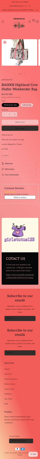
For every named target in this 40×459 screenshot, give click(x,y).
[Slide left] (15, 74)
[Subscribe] (33, 318)
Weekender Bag (10, 105)
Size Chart (8, 399)
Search (7, 369)
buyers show (9, 389)
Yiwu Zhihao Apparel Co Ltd (19, 453)
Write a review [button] (20, 197)
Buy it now (20, 128)
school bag (26, 105)
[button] (2, 21)
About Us (8, 374)
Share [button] (6, 155)
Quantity (5, 110)
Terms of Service (10, 379)
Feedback (8, 394)
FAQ (6, 404)
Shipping (4, 97)
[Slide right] (24, 74)
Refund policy (9, 384)
